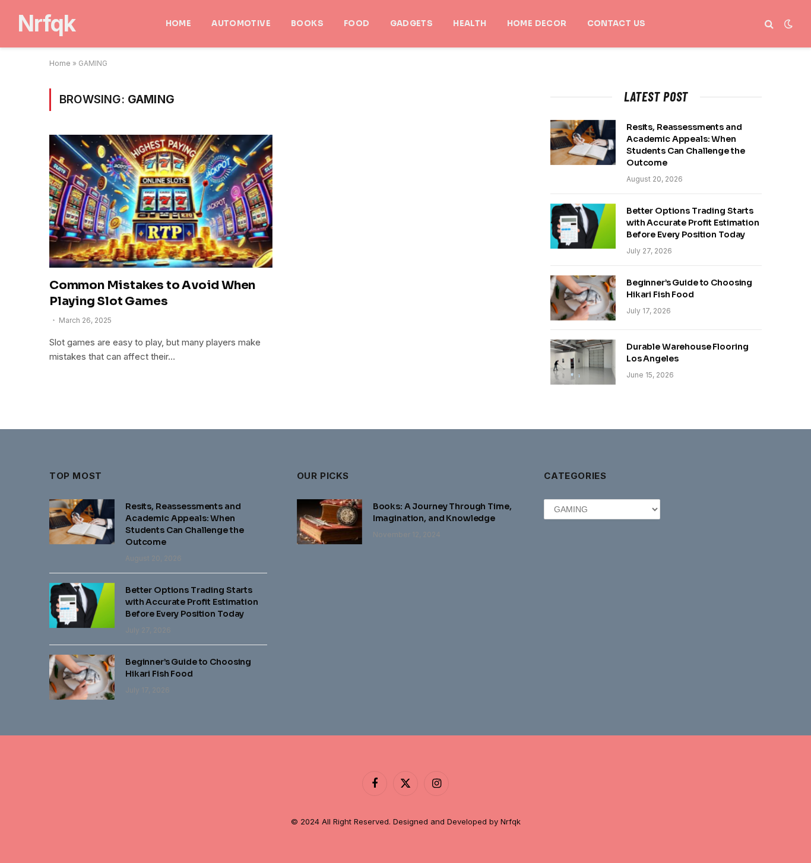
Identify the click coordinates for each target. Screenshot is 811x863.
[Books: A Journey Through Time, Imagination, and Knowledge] (329, 521)
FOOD (357, 23)
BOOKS (307, 23)
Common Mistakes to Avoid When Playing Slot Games (152, 293)
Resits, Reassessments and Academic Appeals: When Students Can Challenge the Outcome (685, 145)
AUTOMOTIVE (241, 23)
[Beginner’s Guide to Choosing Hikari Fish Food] (583, 298)
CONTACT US (616, 23)
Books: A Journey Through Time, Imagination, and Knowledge (442, 512)
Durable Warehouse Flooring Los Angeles (687, 352)
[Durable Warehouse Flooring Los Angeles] (583, 362)
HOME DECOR (537, 23)
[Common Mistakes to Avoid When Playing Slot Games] (161, 201)
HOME (179, 23)
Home (60, 63)
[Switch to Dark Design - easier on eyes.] (787, 23)
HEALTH (469, 23)
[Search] (769, 24)
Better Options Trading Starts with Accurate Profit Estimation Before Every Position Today (692, 222)
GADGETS (411, 23)
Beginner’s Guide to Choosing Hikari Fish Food (689, 288)
